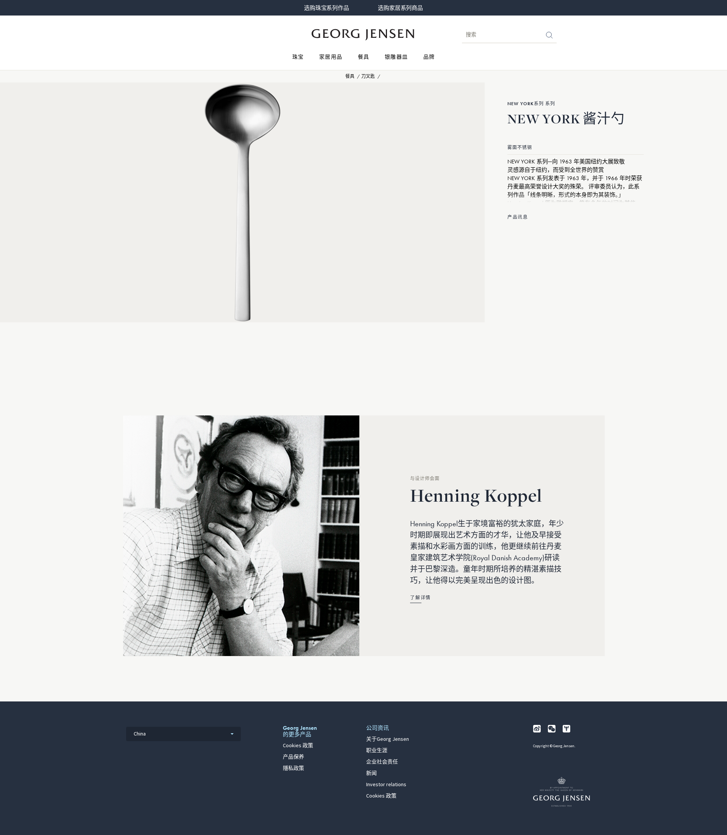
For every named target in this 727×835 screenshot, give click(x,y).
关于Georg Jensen (387, 739)
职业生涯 (376, 750)
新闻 (371, 773)
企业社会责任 (382, 762)
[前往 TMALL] (566, 728)
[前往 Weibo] (537, 728)
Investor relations (386, 784)
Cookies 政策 (298, 745)
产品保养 (293, 757)
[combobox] (183, 734)
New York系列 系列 (531, 104)
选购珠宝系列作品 (326, 8)
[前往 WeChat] (551, 728)
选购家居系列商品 (400, 8)
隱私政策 (293, 768)
